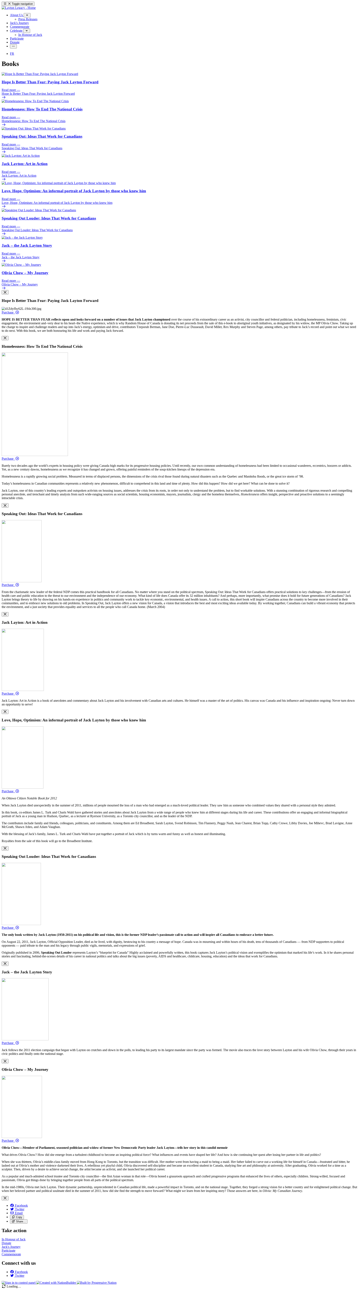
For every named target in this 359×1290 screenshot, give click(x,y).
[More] (27, 15)
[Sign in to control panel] (19, 1282)
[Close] (5, 292)
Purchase (8, 312)
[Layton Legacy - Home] (19, 8)
